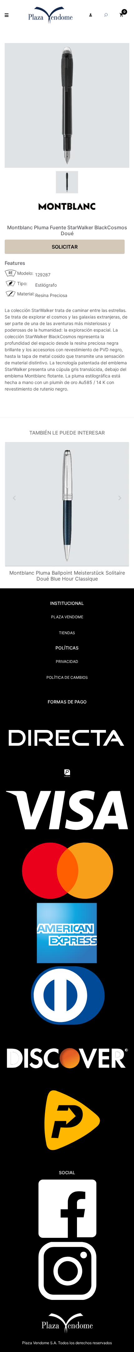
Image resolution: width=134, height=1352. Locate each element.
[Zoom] (67, 181)
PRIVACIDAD (67, 661)
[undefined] (67, 105)
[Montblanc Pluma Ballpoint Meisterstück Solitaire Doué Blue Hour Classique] (67, 504)
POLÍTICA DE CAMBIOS (67, 677)
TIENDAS (67, 632)
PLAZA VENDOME (67, 617)
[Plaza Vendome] (50, 15)
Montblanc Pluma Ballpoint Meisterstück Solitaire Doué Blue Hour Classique (67, 576)
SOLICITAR (65, 247)
